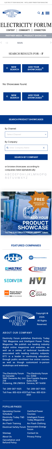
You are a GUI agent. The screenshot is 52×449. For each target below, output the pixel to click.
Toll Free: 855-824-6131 (15, 392)
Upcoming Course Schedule (12, 412)
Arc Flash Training (12, 423)
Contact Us (32, 433)
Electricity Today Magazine (13, 2)
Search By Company (26, 157)
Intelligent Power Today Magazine (36, 2)
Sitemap (7, 433)
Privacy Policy (34, 436)
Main (20, 43)
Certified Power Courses (35, 412)
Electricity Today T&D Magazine (13, 418)
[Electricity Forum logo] (12, 17)
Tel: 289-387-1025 (12, 389)
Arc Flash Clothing (36, 423)
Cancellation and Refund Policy (11, 441)
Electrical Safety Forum (14, 427)
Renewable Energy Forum (36, 427)
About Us (7, 436)
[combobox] (26, 148)
